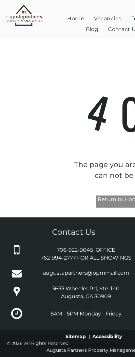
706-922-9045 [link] (75, 250)
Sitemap (76, 336)
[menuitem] (75, 18)
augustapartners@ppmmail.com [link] (86, 273)
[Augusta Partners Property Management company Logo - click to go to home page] (23, 7)
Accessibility (107, 336)
